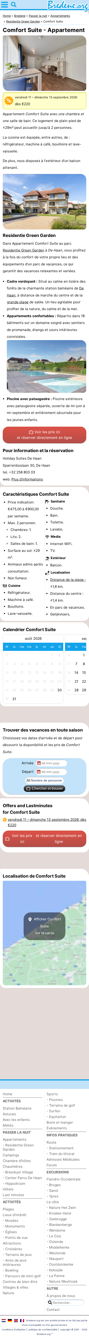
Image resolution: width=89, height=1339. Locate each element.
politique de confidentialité (43, 1329)
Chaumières (13, 1166)
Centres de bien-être (20, 1281)
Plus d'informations (27, 479)
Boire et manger (60, 1122)
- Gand (52, 1190)
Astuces (9, 1114)
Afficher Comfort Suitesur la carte (47, 926)
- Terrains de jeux (17, 1254)
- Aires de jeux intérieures (14, 1262)
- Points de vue (15, 1237)
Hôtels (8, 1189)
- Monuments (14, 1226)
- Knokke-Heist (59, 1213)
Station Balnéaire (17, 1108)
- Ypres (52, 1196)
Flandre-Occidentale (64, 1179)
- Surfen (53, 1111)
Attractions (12, 1243)
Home (7, 1094)
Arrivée (28, 763)
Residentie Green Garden (23, 250)
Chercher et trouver (47, 788)
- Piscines (55, 1100)
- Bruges (54, 1185)
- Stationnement (60, 1148)
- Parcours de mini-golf (22, 1276)
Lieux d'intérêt (14, 1215)
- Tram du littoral (60, 1154)
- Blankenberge (59, 1224)
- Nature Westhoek (62, 1281)
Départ (28, 771)
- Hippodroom (14, 1183)
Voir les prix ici (44, 435)
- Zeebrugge (57, 1219)
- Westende (56, 1253)
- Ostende (55, 1241)
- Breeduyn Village (18, 1172)
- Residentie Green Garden (18, 1147)
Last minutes (13, 1195)
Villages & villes (15, 1287)
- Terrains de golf (61, 1105)
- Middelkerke (58, 1247)
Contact (53, 1309)
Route (51, 1142)
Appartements (14, 1139)
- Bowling (10, 1270)
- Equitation (56, 1117)
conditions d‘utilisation (14, 1329)
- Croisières (12, 1249)
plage (24, 302)
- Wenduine (56, 1230)
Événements (57, 1128)
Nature (8, 1293)
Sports (52, 1094)
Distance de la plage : (68, 579)
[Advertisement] (44, 714)
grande (13, 302)
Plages (8, 1209)
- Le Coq (54, 1236)
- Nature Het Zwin (61, 1207)
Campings (11, 1155)
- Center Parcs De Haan (22, 1178)
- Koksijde (55, 1270)
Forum (52, 1165)
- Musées (10, 1220)
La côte (53, 1202)
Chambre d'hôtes (17, 1161)
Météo (8, 1125)
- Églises (10, 1232)
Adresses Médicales (63, 1159)
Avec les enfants (16, 1119)
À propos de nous (61, 1296)
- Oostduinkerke (60, 1264)
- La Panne (56, 1276)
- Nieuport (55, 1259)
